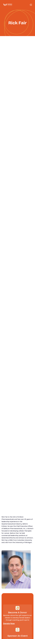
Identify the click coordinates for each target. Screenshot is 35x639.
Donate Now (9, 623)
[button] (30, 4)
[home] (7, 4)
